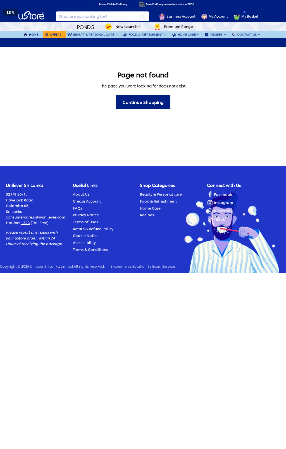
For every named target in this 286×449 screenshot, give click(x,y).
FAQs (77, 207)
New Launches (128, 26)
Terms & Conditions (90, 249)
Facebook (223, 194)
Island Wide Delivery (113, 4)
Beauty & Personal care (161, 193)
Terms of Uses (85, 221)
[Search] (142, 16)
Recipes (216, 34)
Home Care (187, 34)
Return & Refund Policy (93, 228)
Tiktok (219, 219)
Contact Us (247, 34)
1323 (25, 222)
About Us (81, 193)
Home (33, 34)
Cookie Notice (86, 235)
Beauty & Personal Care (94, 34)
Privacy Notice (86, 214)
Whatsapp (223, 210)
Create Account (87, 200)
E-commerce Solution (129, 266)
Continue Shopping (143, 102)
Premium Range (178, 26)
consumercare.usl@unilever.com (35, 216)
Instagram (223, 202)
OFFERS (55, 34)
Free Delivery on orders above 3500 (170, 4)
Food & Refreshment (146, 34)
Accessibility (84, 242)
